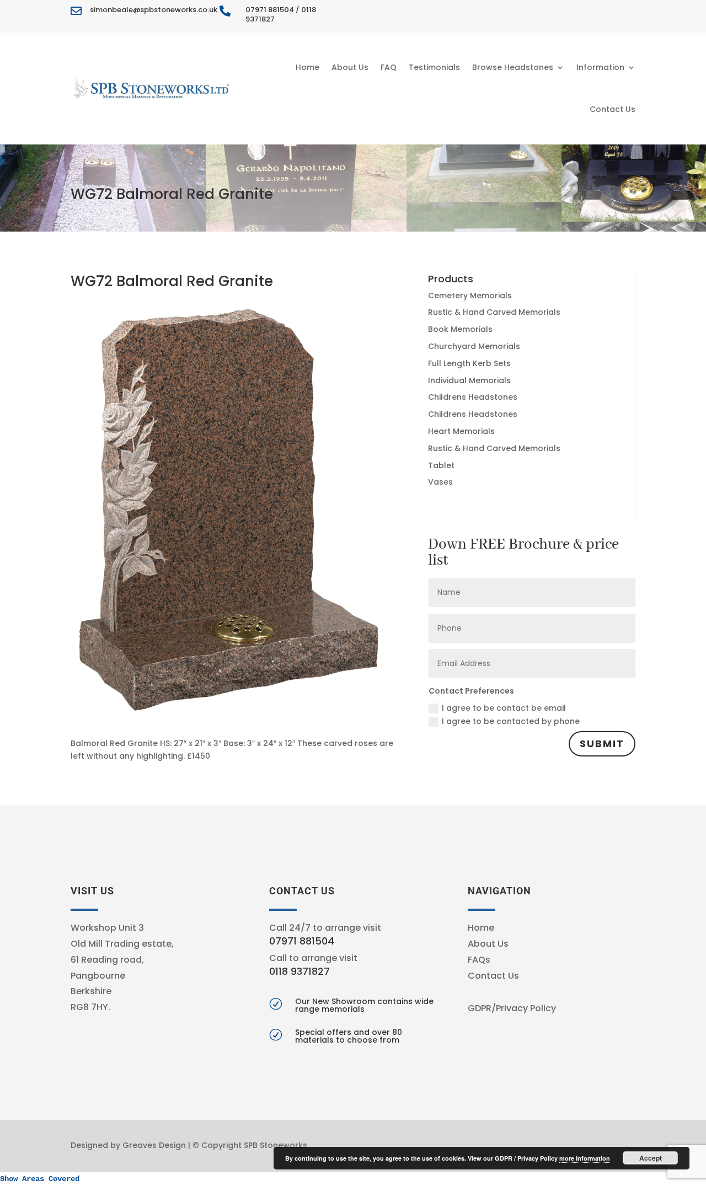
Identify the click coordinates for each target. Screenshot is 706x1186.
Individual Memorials (469, 380)
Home (307, 67)
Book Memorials (460, 329)
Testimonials (434, 67)
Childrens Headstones (472, 397)
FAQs (479, 959)
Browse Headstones (512, 67)
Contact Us (612, 109)
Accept (650, 1158)
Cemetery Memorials (470, 295)
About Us (349, 67)
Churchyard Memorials (474, 346)
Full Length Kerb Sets (469, 363)
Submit (602, 743)
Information (600, 67)
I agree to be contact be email (504, 707)
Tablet (441, 465)
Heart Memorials (461, 431)
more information (584, 1158)
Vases (440, 481)
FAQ (389, 67)
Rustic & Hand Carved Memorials (494, 312)
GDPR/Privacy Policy (512, 1008)
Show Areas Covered (39, 1178)
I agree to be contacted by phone (511, 721)
